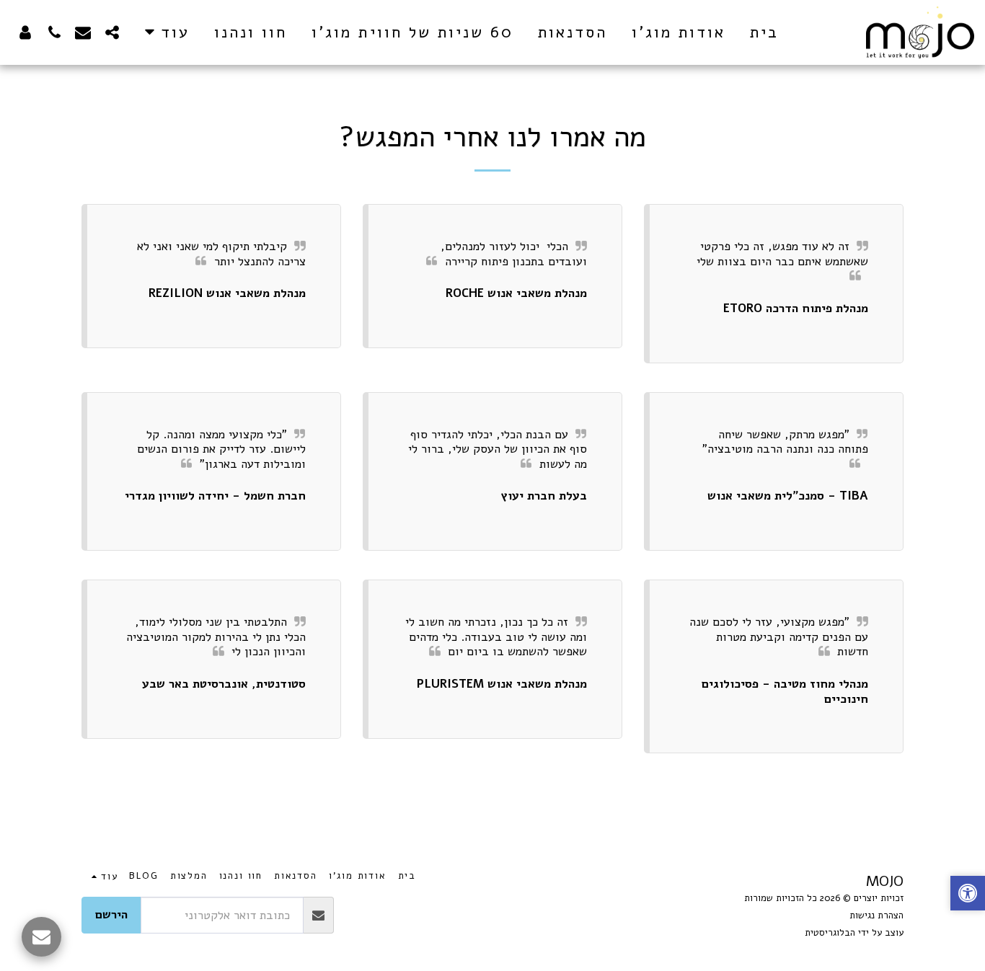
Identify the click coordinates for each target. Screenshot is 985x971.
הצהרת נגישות (876, 915)
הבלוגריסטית (830, 932)
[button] (111, 32)
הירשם (111, 914)
